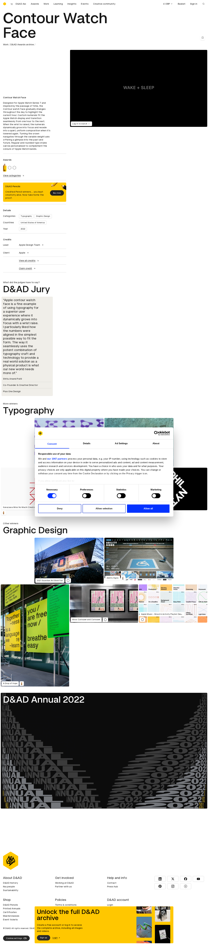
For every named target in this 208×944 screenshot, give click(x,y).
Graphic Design (43, 216)
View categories (12, 175)
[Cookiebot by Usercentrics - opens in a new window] (156, 433)
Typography (26, 216)
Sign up (43, 938)
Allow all (148, 508)
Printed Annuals (11, 908)
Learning (58, 4)
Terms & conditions (66, 905)
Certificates (10, 912)
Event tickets (10, 919)
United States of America (33, 223)
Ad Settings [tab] (121, 443)
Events (85, 4)
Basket (182, 4)
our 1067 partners (57, 458)
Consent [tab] (52, 444)
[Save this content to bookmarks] (202, 37)
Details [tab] (87, 443)
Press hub (112, 886)
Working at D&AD (64, 883)
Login (110, 905)
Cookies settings (14, 938)
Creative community (104, 4)
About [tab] (156, 443)
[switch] (86, 495)
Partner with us (63, 886)
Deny (60, 508)
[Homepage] (4, 3)
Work (46, 4)
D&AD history (10, 883)
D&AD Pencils (10, 905)
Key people (9, 886)
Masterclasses (11, 916)
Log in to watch (79, 124)
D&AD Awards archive (22, 44)
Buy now (57, 193)
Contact (112, 883)
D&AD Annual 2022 (44, 699)
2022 (23, 229)
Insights (71, 4)
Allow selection (104, 508)
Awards (35, 4)
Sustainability (10, 890)
